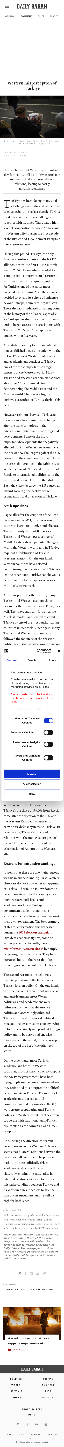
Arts (48, 1391)
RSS (31, 1438)
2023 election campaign (35, 932)
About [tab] (52, 660)
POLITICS (16, 1379)
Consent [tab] (11, 660)
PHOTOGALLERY (21, 1350)
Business (48, 1385)
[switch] (48, 732)
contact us (52, 1434)
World (15, 1385)
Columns (27, 16)
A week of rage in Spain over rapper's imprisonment (29, 1341)
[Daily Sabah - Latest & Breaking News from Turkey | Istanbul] (32, 6)
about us (35, 1434)
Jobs (9, 1434)
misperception (37, 1289)
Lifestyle (16, 1391)
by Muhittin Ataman (15, 152)
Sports (16, 1397)
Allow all (32, 773)
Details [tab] (32, 660)
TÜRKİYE (48, 1379)
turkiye (52, 1289)
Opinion (10, 16)
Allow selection (32, 783)
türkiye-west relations (15, 1289)
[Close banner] (59, 651)
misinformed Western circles (23, 948)
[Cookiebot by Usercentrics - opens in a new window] (38, 651)
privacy (21, 1434)
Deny (32, 793)
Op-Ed (41, 16)
